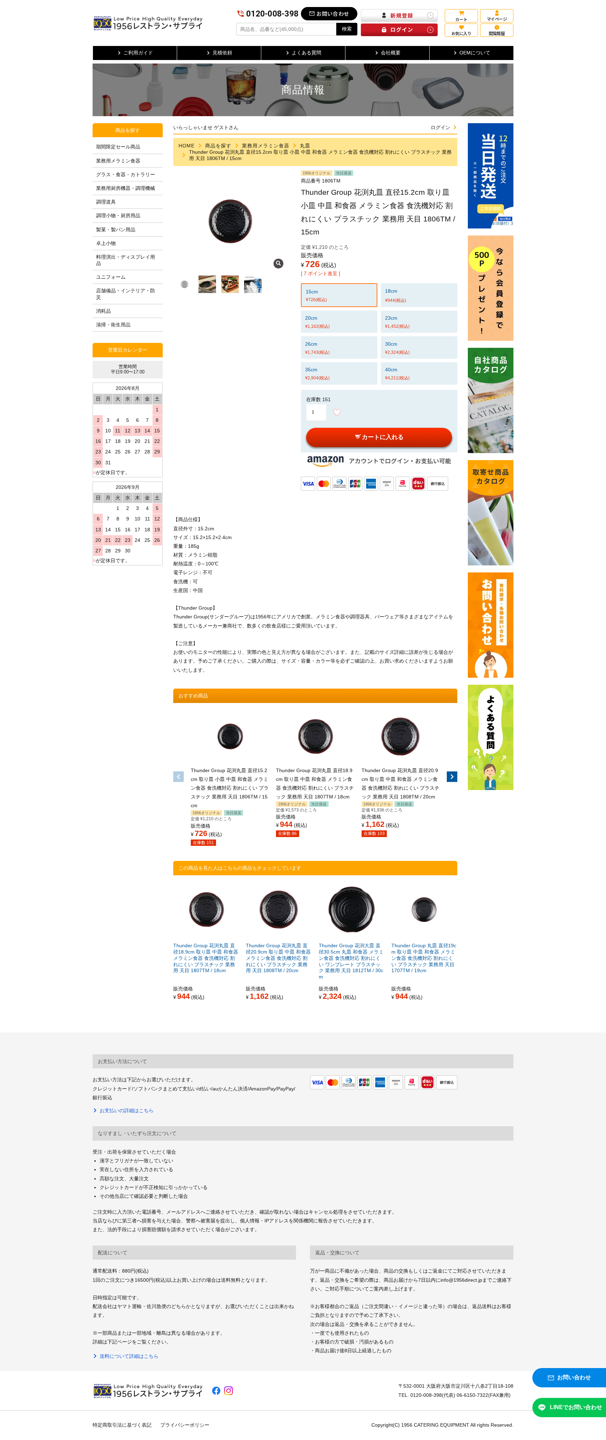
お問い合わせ (332, 13)
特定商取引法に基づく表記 (122, 1425)
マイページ (497, 19)
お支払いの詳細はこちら (127, 1110)
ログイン (440, 127)
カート (461, 19)
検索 (347, 29)
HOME (187, 145)
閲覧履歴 (497, 33)
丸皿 (305, 145)
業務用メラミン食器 (265, 145)
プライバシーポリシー (184, 1425)
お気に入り (461, 33)
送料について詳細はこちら (129, 1356)
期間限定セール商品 (118, 147)
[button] (178, 776)
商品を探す (218, 145)
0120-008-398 (272, 14)
